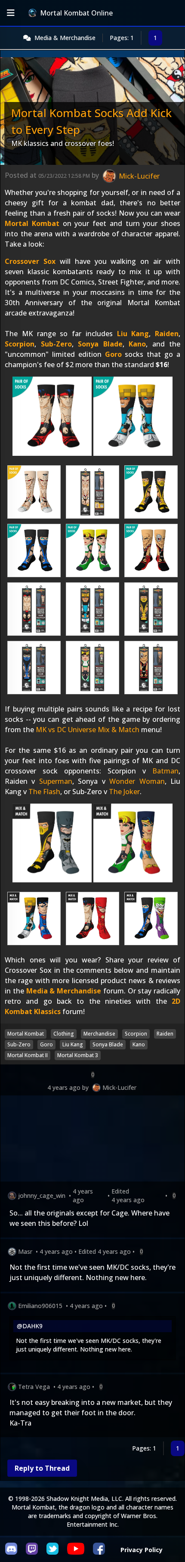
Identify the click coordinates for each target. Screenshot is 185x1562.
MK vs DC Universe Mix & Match (87, 729)
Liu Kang (133, 333)
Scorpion (19, 344)
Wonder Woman (136, 781)
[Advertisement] (92, 1140)
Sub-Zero (56, 344)
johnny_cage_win (41, 1195)
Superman (55, 781)
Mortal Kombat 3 (77, 1055)
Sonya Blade (100, 344)
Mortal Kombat (32, 223)
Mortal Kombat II (27, 1055)
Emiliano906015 (40, 1306)
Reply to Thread (42, 1468)
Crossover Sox (30, 261)
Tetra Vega (34, 1387)
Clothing (63, 1033)
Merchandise (99, 1033)
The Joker (124, 791)
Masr (25, 1251)
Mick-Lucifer (119, 1087)
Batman (165, 771)
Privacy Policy (141, 1550)
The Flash (44, 791)
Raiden (167, 333)
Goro (113, 354)
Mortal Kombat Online (76, 13)
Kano (137, 344)
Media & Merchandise (65, 38)
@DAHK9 (30, 1326)
